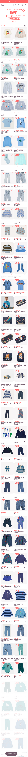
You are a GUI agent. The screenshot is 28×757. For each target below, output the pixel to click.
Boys (8, 15)
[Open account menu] (19, 4)
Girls (4, 15)
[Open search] (13, 4)
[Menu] (25, 4)
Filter (4, 25)
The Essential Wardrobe (14, 18)
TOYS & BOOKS (21, 15)
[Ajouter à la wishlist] (11, 29)
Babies (13, 15)
